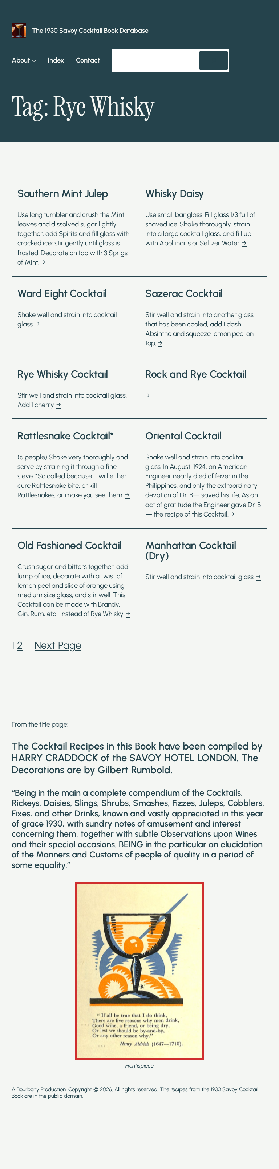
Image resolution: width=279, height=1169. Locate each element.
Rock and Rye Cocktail (195, 374)
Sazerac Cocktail (184, 293)
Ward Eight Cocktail (62, 293)
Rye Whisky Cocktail (62, 374)
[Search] (213, 60)
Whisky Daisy (174, 193)
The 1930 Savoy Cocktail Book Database (90, 31)
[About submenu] (34, 61)
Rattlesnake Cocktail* (65, 436)
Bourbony (28, 1089)
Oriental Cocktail (183, 436)
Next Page (58, 645)
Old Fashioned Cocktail (69, 545)
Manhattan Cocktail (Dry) (190, 550)
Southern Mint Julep (62, 193)
